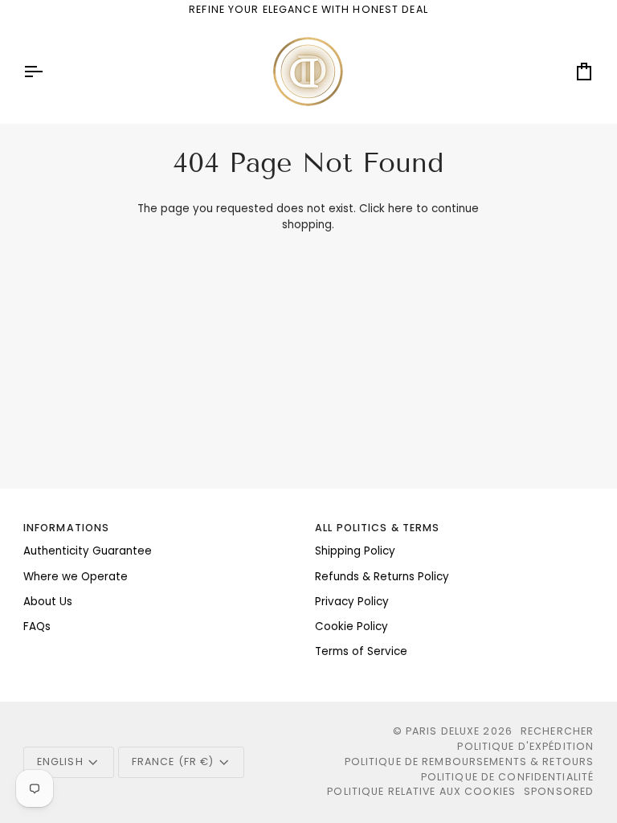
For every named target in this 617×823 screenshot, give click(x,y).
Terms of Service (361, 651)
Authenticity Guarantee (87, 551)
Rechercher (557, 731)
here (400, 208)
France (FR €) (173, 761)
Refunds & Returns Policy (382, 576)
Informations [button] (66, 527)
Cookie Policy (351, 626)
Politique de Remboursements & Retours (470, 761)
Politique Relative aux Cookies (421, 791)
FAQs (37, 626)
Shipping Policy (355, 551)
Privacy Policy (352, 601)
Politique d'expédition (525, 746)
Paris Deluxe (443, 731)
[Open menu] (47, 71)
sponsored (559, 791)
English (60, 761)
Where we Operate (75, 576)
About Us (47, 601)
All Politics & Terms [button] (377, 527)
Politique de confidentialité (508, 777)
